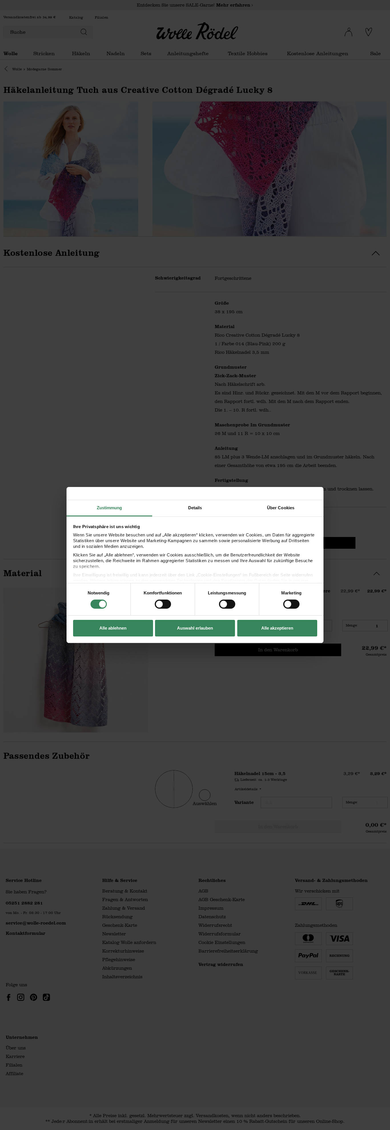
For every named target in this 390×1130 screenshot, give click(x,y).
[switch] (163, 604)
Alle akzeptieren (277, 628)
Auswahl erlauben (195, 628)
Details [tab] (195, 507)
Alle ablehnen (112, 628)
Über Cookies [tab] (280, 507)
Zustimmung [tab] (109, 507)
